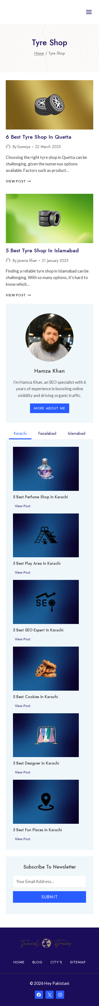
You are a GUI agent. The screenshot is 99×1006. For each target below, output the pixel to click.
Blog (37, 962)
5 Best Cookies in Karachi (35, 697)
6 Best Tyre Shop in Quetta (38, 137)
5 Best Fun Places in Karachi (37, 830)
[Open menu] (88, 12)
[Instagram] (60, 995)
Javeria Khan (27, 260)
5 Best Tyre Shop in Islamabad (42, 250)
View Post (18, 181)
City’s (56, 962)
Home (19, 962)
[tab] (20, 434)
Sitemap (78, 962)
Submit (49, 897)
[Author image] (8, 146)
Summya (23, 146)
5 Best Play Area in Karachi (37, 563)
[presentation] (49, 105)
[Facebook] (39, 995)
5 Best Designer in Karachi (36, 763)
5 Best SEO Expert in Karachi (38, 630)
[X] (49, 995)
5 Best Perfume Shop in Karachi (40, 497)
